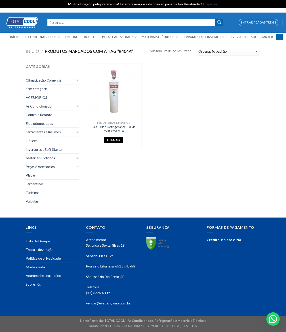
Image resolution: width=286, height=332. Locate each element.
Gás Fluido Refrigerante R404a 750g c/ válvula (113, 129)
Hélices (31, 140)
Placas (31, 175)
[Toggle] (77, 80)
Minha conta (35, 267)
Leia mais (113, 139)
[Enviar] (219, 22)
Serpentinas (35, 184)
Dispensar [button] (210, 4)
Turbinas (32, 192)
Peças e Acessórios (118, 37)
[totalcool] (22, 22)
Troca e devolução (40, 249)
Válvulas (32, 201)
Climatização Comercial (44, 80)
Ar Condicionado (79, 37)
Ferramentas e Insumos (202, 37)
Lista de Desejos (38, 241)
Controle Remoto (39, 114)
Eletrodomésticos (41, 37)
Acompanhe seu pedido (43, 275)
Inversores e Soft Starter (251, 37)
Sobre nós (33, 284)
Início (15, 37)
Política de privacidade (43, 258)
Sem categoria (37, 88)
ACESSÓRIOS (36, 97)
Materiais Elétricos (158, 37)
